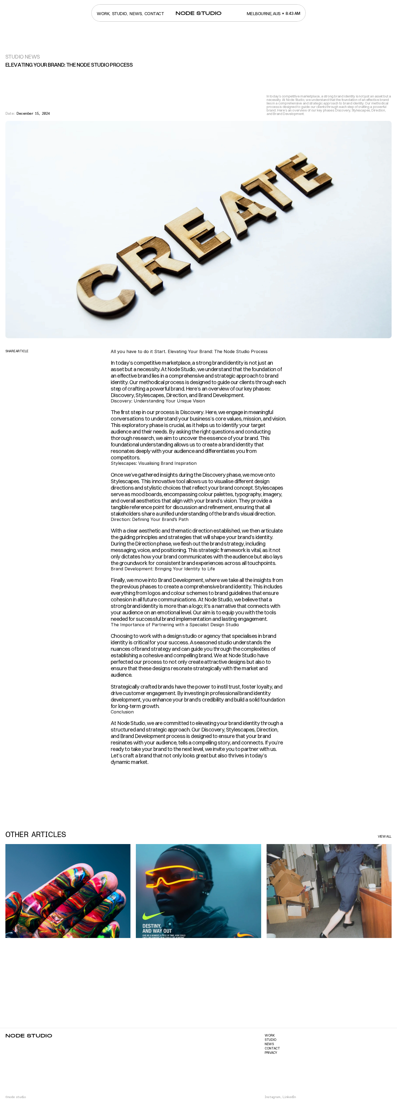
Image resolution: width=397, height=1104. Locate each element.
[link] (199, 13)
